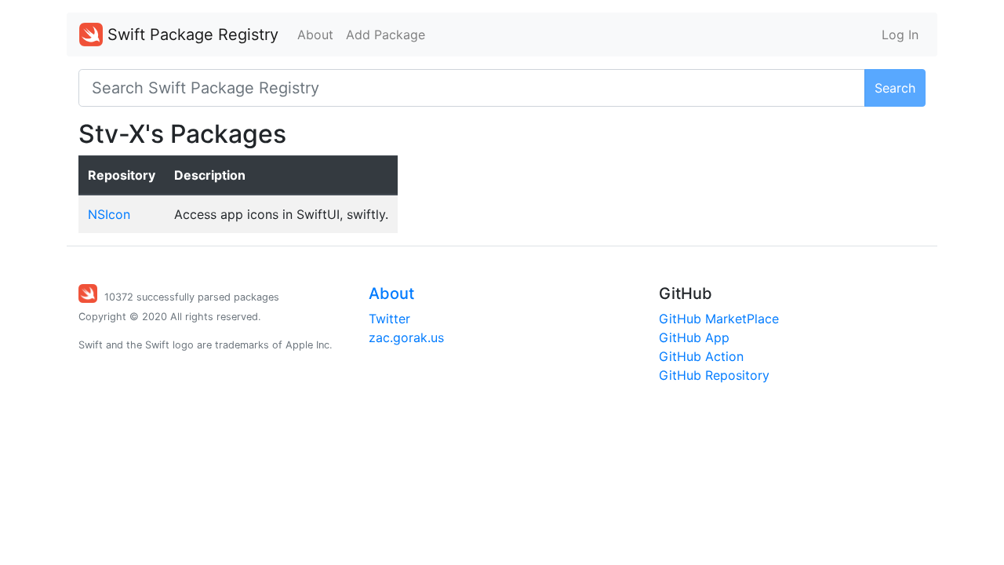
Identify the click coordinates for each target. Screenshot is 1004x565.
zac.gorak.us (406, 337)
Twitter (389, 318)
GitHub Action (701, 356)
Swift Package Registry (190, 34)
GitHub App (694, 337)
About (315, 34)
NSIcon (109, 214)
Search (895, 88)
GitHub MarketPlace (719, 318)
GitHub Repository (714, 375)
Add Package (385, 34)
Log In (900, 34)
